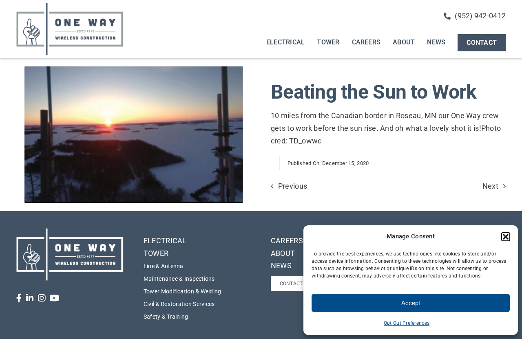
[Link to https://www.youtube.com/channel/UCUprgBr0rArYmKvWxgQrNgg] (54, 298)
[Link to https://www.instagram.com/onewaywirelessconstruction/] (41, 298)
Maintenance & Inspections (179, 278)
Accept (410, 302)
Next (490, 186)
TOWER (156, 253)
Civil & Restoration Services (179, 304)
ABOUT (283, 253)
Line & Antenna (164, 266)
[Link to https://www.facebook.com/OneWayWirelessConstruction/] (19, 298)
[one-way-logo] (70, 5)
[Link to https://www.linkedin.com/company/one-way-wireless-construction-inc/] (29, 298)
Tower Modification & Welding (182, 291)
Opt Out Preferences (406, 323)
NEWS (281, 265)
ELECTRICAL (165, 240)
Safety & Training (166, 316)
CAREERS (287, 240)
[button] (506, 237)
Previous (292, 186)
